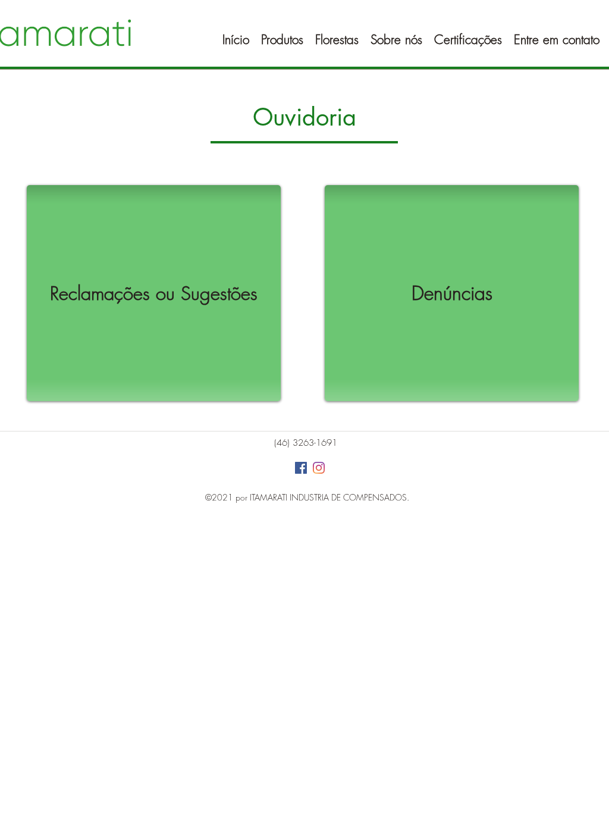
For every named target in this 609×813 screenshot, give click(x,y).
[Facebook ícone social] (301, 468)
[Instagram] (319, 468)
